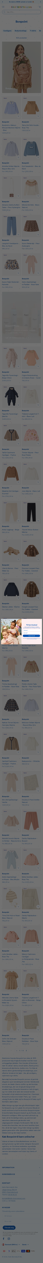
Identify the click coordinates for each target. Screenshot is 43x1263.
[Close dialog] (41, 619)
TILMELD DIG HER (31, 635)
